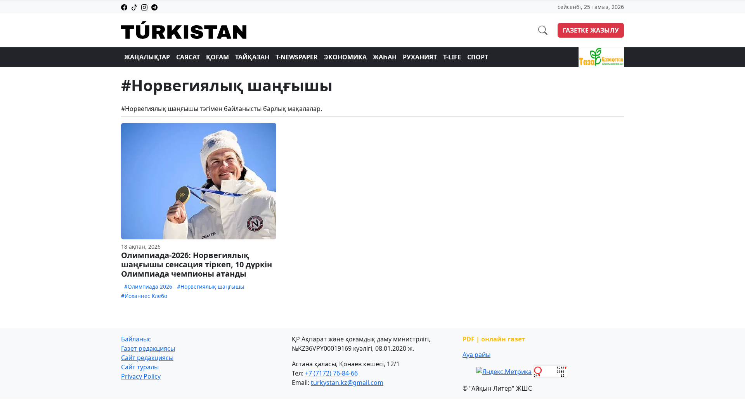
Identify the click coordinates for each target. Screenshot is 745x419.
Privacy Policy (141, 376)
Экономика (345, 57)
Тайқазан (252, 57)
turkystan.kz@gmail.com (347, 382)
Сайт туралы (140, 367)
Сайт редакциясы (147, 357)
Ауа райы (476, 354)
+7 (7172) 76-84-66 (331, 373)
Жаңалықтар (147, 57)
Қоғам (217, 57)
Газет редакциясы (148, 348)
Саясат (188, 57)
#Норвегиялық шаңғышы (210, 286)
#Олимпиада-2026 (148, 286)
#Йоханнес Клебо (144, 296)
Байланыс (136, 339)
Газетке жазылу (591, 30)
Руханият (420, 57)
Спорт (477, 57)
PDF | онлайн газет (494, 339)
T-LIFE (452, 57)
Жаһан (385, 57)
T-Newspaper (296, 57)
